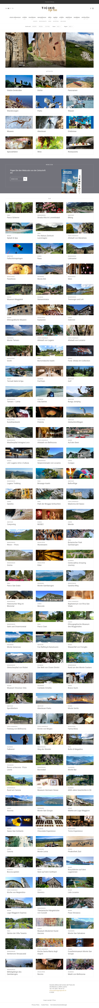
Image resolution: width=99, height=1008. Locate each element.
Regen (41, 26)
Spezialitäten (85, 17)
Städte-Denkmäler (15, 17)
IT (10, 8)
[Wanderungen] (19, 101)
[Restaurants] (80, 142)
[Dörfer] (49, 81)
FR (12, 8)
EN (6, 8)
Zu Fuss (47, 26)
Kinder (34, 26)
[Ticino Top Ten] (49, 9)
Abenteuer (69, 17)
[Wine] (49, 142)
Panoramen (32, 17)
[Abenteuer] (49, 122)
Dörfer (24, 17)
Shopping (56, 21)
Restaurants (42, 21)
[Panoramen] (80, 81)
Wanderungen (42, 17)
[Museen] (19, 122)
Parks (49, 17)
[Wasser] (80, 101)
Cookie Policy (45, 1005)
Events (35, 21)
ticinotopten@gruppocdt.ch (58, 990)
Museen (61, 17)
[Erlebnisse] (80, 122)
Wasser (55, 17)
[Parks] (49, 101)
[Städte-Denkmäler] (19, 81)
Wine (49, 21)
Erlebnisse (77, 17)
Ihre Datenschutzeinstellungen (58, 1005)
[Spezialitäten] (19, 142)
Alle (58, 26)
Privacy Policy (35, 1005)
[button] (9, 50)
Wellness (63, 21)
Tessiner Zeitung (49, 2)
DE (8, 8)
